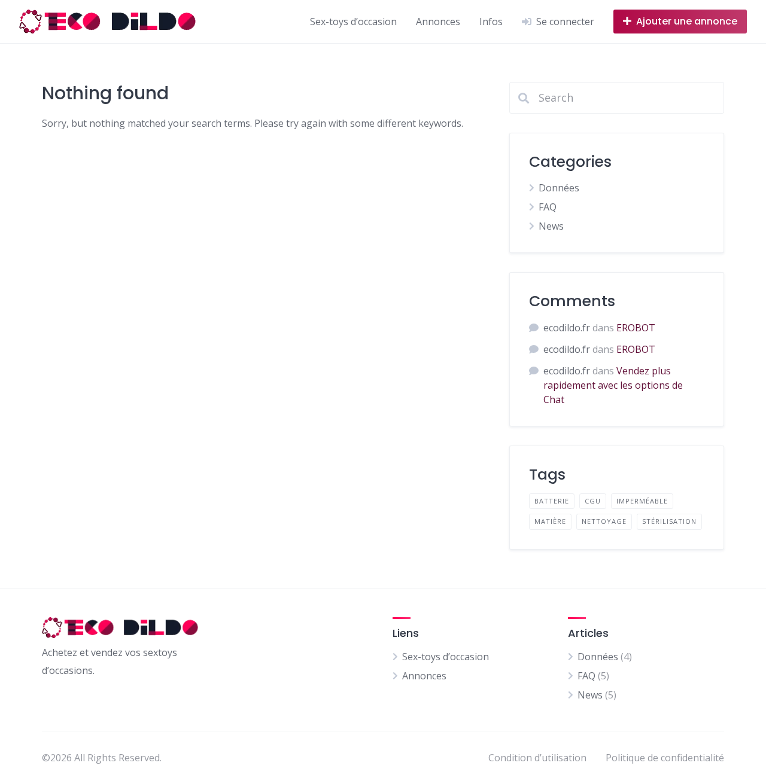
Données (559, 187)
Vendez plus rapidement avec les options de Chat (613, 385)
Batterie (551, 500)
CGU (593, 500)
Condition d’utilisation (537, 757)
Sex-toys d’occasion (353, 21)
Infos (491, 21)
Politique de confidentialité (665, 757)
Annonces (438, 21)
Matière (550, 521)
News (551, 226)
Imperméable (642, 500)
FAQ (548, 206)
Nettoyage (604, 521)
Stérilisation (669, 521)
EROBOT (635, 327)
